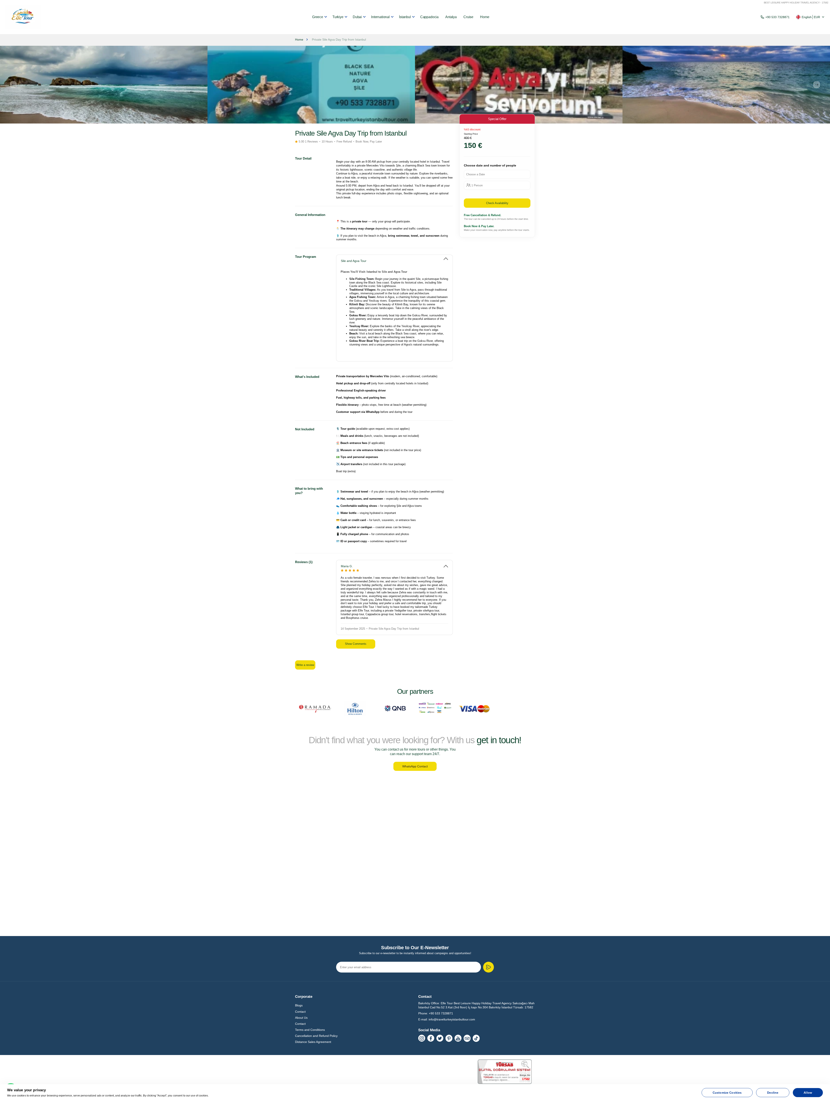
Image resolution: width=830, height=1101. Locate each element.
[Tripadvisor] (467, 1038)
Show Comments (355, 643)
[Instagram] (421, 1038)
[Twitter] (439, 1038)
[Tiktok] (476, 1038)
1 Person (477, 185)
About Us (301, 1017)
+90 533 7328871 (777, 17)
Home (484, 17)
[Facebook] (430, 1038)
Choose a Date (475, 174)
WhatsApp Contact (415, 766)
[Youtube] (458, 1038)
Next (817, 85)
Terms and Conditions (310, 1029)
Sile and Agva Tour (353, 261)
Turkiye (337, 17)
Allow (808, 1092)
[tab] (394, 259)
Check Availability (497, 202)
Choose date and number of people (490, 165)
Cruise (468, 17)
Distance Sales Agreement (313, 1042)
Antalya (451, 17)
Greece (317, 17)
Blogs (299, 1005)
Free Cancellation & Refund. (482, 215)
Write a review (305, 665)
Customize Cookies (727, 1092)
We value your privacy (26, 1090)
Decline (772, 1092)
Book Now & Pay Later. (479, 226)
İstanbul (405, 17)
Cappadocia (429, 17)
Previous (13, 85)
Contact (300, 1011)
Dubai (357, 17)
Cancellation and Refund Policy (316, 1036)
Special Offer (497, 119)
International (380, 17)
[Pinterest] (448, 1038)
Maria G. (347, 566)
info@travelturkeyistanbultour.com (452, 1019)
